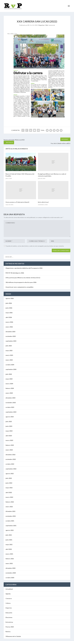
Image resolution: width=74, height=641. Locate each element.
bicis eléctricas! (43, 202)
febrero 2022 (10, 502)
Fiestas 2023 (10, 627)
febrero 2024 (10, 388)
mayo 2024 (9, 379)
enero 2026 (9, 327)
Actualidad (9, 589)
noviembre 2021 (11, 516)
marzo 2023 (9, 440)
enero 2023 (9, 450)
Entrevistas (9, 622)
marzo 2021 (9, 554)
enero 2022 (9, 506)
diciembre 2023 (10, 398)
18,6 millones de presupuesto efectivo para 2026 (21, 282)
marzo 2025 (9, 355)
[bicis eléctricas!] (53, 190)
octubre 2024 (10, 364)
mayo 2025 (9, 350)
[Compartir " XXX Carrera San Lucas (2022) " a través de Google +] (27, 130)
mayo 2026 (9, 312)
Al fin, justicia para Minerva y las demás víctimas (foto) (23, 277)
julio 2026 (9, 303)
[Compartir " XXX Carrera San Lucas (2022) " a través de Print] (38, 130)
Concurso (9, 598)
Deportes (41, 25)
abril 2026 (9, 317)
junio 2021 (9, 540)
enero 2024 (9, 393)
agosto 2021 (10, 530)
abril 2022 (9, 492)
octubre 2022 (10, 464)
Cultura (8, 603)
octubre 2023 (10, 407)
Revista (8, 631)
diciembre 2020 (10, 568)
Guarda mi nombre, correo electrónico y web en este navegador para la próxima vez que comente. (35, 246)
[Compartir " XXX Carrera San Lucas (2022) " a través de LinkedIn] (31, 130)
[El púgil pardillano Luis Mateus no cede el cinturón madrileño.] (53, 162)
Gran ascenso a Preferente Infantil (17, 202)
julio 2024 (9, 374)
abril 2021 (9, 549)
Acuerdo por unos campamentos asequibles (19, 287)
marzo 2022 (9, 497)
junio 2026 (9, 308)
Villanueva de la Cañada (13, 636)
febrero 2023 (10, 445)
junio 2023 (9, 426)
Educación (9, 612)
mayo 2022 (9, 487)
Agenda (8, 594)
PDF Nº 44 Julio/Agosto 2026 (15, 273)
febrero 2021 (10, 558)
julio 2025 (9, 346)
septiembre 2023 (11, 412)
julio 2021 (9, 535)
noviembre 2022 (11, 459)
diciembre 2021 (10, 511)
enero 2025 (9, 360)
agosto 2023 (10, 416)
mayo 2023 (9, 431)
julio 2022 (9, 478)
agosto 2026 (10, 298)
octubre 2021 (10, 521)
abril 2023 (9, 435)
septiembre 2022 (11, 469)
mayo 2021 (9, 544)
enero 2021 (9, 563)
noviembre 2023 (11, 402)
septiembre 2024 (11, 369)
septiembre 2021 (11, 525)
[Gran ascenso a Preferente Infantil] (21, 190)
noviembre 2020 (11, 573)
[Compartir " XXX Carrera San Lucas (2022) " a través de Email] (34, 130)
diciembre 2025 (10, 331)
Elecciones (9, 617)
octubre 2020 (10, 577)
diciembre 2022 (10, 454)
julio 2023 (9, 421)
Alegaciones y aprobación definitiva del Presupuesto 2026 (24, 268)
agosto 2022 (10, 473)
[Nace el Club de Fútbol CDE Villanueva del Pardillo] (21, 162)
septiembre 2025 (11, 341)
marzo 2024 (9, 383)
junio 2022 (9, 483)
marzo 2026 (9, 322)
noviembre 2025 (11, 336)
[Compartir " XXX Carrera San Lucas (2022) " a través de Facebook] (23, 130)
